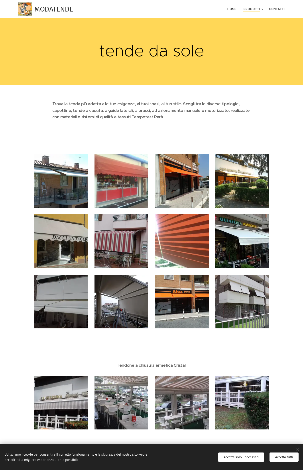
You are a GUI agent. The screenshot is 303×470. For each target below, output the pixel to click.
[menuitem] (233, 9)
